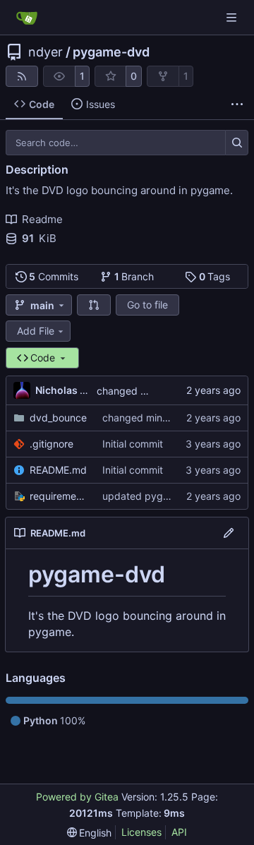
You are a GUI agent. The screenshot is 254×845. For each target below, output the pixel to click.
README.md (58, 470)
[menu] (89, 833)
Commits (53, 276)
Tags (215, 276)
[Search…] (236, 142)
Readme (42, 219)
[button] (94, 305)
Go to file (147, 305)
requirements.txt (59, 496)
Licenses (141, 832)
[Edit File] (228, 533)
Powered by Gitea (77, 797)
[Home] (27, 17)
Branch (134, 276)
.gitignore (51, 444)
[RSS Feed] (22, 76)
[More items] (237, 104)
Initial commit (132, 444)
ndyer (45, 52)
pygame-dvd (111, 52)
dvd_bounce (58, 418)
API (179, 832)
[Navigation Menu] (233, 17)
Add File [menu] (35, 331)
